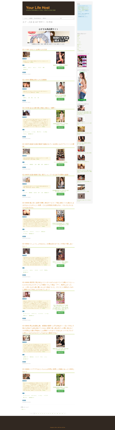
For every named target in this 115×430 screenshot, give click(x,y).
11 (54, 413)
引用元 (31, 62)
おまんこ (31, 270)
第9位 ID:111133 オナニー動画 (83, 191)
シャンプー (25, 192)
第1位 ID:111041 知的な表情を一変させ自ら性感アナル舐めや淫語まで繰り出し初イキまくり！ (84, 113)
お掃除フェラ (25, 356)
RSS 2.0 (44, 18)
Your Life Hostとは (37, 18)
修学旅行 (31, 164)
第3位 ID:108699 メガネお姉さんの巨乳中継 (84, 133)
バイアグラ (46, 395)
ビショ (46, 356)
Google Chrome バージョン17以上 (83, 10)
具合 (78, 36)
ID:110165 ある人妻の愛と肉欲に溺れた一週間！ (39, 108)
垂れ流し (46, 270)
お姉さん (25, 67)
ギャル (78, 38)
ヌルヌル (36, 270)
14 (62, 413)
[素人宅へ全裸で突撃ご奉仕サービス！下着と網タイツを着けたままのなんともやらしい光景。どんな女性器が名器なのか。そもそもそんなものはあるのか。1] (26, 212)
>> (64, 413)
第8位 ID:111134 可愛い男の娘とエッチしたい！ (84, 182)
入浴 (29, 97)
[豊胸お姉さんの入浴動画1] (26, 84)
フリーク (79, 47)
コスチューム (33, 313)
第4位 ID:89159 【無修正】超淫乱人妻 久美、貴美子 (84, 143)
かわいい (29, 67)
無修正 (78, 35)
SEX (78, 46)
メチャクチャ (25, 231)
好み (78, 49)
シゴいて (41, 270)
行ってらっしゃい (26, 131)
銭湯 (39, 164)
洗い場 (35, 192)
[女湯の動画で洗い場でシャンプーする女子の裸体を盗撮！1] (26, 179)
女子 (39, 192)
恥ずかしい (79, 44)
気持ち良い (43, 231)
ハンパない (33, 131)
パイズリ (79, 42)
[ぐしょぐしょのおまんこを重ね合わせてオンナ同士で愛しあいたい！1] (26, 251)
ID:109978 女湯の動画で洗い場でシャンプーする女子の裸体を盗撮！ (45, 174)
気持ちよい (25, 315)
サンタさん (25, 233)
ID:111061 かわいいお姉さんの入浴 (34, 49)
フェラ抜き (45, 131)
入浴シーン (23, 409)
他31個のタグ (25, 358)
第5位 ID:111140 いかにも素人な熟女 (84, 152)
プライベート (25, 164)
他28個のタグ (30, 133)
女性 (42, 164)
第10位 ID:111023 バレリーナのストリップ (84, 200)
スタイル (25, 133)
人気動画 (30, 18)
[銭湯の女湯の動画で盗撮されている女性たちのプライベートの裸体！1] (26, 151)
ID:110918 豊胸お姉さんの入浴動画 (34, 80)
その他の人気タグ (80, 50)
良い (35, 97)
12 (57, 413)
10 (52, 413)
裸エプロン (39, 131)
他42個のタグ (31, 315)
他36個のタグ (31, 397)
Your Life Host (38, 7)
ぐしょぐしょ (25, 270)
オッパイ (37, 356)
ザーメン (79, 41)
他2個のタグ (46, 164)
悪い (32, 97)
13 (59, 413)
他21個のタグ (25, 272)
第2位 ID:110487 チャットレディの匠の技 (84, 123)
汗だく (41, 356)
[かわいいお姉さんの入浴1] (26, 54)
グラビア (39, 67)
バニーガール (40, 313)
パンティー (38, 231)
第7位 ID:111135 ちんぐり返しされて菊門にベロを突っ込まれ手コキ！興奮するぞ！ (84, 171)
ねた (78, 39)
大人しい (34, 67)
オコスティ (32, 231)
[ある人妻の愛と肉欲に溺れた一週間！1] (26, 112)
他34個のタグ (31, 233)
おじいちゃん (33, 395)
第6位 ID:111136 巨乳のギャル (83, 161)
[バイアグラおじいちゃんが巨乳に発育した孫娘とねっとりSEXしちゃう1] (26, 376)
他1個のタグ (25, 69)
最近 (44, 67)
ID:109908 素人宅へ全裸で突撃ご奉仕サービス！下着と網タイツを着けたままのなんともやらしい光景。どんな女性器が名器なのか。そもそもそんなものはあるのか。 (48, 205)
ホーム (26, 18)
